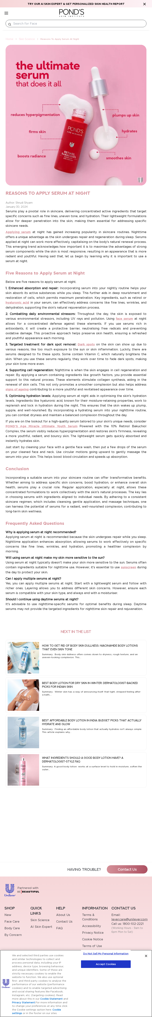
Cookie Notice (92, 939)
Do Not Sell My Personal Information (105, 953)
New (7, 914)
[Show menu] (6, 12)
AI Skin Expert (41, 926)
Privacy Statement (23, 1002)
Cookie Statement (51, 998)
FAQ (59, 928)
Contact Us (127, 869)
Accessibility (91, 926)
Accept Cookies (106, 964)
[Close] (146, 956)
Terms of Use (92, 946)
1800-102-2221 (133, 923)
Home (9, 39)
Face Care (11, 921)
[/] (71, 13)
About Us (63, 914)
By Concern (13, 934)
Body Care (12, 928)
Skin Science (27, 39)
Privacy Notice (93, 932)
